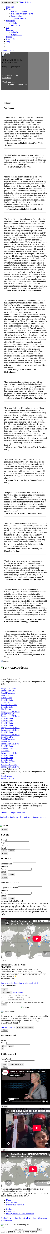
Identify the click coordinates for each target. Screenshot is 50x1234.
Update (11, 851)
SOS (36, 983)
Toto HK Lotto (7, 748)
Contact (4, 869)
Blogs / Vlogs (16, 16)
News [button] (8, 9)
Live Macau (6, 709)
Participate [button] (10, 21)
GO (39, 1229)
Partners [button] (9, 30)
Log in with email (26, 983)
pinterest (27, 817)
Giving (9, 1209)
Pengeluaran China (8, 691)
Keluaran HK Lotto (9, 704)
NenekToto (5, 702)
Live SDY (5, 695)
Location (4, 866)
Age (2, 843)
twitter (11, 50)
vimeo (10, 1220)
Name (3, 840)
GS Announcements (19, 11)
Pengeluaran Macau (9, 688)
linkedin (18, 1218)
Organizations (22, 84)
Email (3, 848)
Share (4, 1005)
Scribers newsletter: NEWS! (22, 14)
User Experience (10, 76)
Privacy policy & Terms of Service (20, 1214)
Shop (8, 41)
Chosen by (5, 1062)
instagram (35, 817)
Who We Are (11, 1202)
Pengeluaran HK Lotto (10, 711)
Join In (14, 23)
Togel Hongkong (8, 693)
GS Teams (15, 25)
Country (4, 845)
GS (7, 28)
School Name (6, 864)
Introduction (7, 75)
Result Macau (6, 698)
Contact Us (10, 39)
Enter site (21, 812)
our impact (12, 812)
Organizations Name (9, 888)
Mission (4, 812)
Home (8, 1200)
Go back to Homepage (25, 1027)
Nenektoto (5, 751)
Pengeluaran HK (8, 778)
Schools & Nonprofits (15, 1205)
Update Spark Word (16, 1064)
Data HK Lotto (7, 700)
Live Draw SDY (8, 714)
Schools (14, 32)
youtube (42, 817)
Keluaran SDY (7, 737)
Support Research (18, 18)
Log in (11, 1046)
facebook (4, 50)
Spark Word (6, 1059)
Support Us (10, 7)
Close (4, 851)
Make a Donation (8, 1027)
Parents (9, 37)
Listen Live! (18, 817)
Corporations (16, 34)
